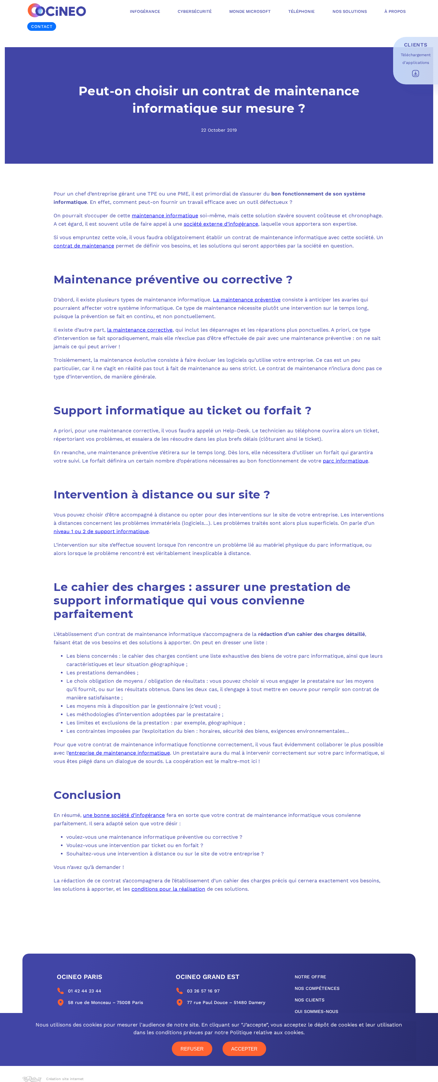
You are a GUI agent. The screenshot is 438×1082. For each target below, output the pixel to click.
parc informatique (345, 461)
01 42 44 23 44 (84, 990)
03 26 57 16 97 (203, 990)
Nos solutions (350, 11)
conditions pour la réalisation (168, 889)
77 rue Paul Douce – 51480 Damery (226, 1002)
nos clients (309, 999)
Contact (41, 26)
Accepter (244, 1049)
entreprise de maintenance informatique (119, 753)
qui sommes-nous (316, 1011)
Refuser (192, 1049)
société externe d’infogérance (221, 224)
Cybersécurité (195, 11)
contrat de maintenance (84, 246)
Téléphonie (301, 11)
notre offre (310, 976)
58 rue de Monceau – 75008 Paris (105, 1002)
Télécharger (415, 73)
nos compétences (317, 988)
